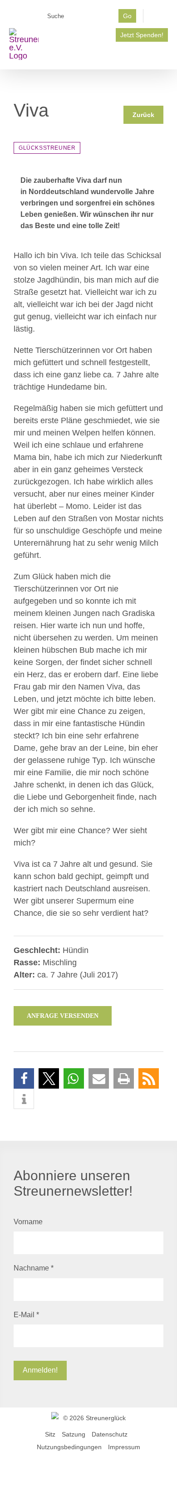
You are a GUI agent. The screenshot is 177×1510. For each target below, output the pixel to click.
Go (127, 16)
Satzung (73, 1434)
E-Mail (26, 1315)
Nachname (34, 1268)
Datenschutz (110, 1434)
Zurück (143, 114)
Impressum (124, 1447)
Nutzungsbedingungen (69, 1447)
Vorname (28, 1222)
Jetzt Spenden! (141, 35)
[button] (24, 1078)
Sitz (50, 1434)
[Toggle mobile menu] (164, 55)
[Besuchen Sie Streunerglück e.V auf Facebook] (159, 18)
